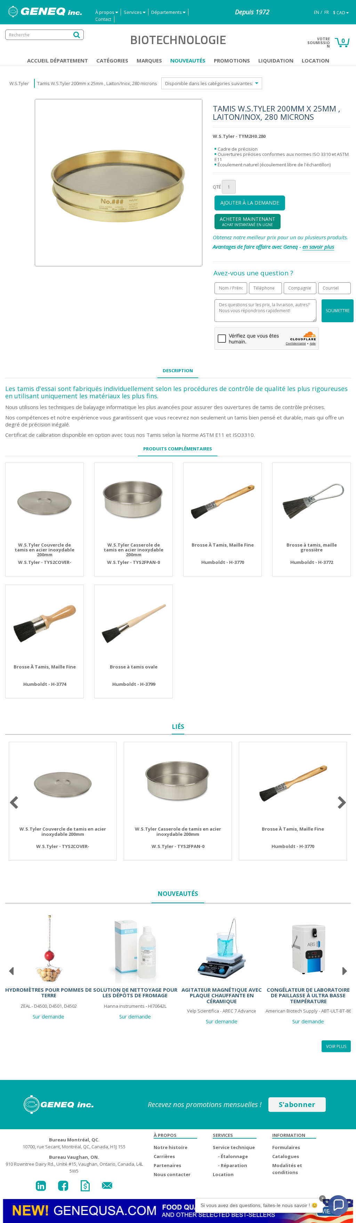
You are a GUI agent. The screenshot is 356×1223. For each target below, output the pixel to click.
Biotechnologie (178, 39)
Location (315, 60)
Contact (103, 19)
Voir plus (336, 1046)
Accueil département (57, 60)
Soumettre (337, 311)
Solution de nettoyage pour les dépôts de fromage (135, 992)
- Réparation (232, 1165)
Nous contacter (172, 1174)
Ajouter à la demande (249, 202)
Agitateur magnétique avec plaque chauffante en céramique (221, 995)
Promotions (232, 60)
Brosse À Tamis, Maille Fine (223, 544)
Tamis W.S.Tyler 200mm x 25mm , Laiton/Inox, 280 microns (97, 83)
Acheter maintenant (247, 221)
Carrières (164, 1156)
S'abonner (297, 1104)
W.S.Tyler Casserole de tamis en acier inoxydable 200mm (133, 549)
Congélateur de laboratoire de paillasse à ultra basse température (308, 995)
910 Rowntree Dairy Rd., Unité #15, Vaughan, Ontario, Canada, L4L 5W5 (74, 1164)
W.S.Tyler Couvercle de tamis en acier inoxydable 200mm (44, 549)
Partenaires (167, 1165)
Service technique (234, 1147)
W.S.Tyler (19, 83)
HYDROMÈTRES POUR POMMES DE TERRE (48, 992)
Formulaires (286, 1147)
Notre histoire (170, 1147)
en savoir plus (318, 246)
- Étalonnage (233, 1156)
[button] (338, 1205)
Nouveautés (187, 60)
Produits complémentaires (177, 449)
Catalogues (285, 1156)
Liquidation (275, 60)
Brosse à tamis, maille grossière (311, 547)
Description (178, 370)
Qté (217, 187)
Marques (149, 60)
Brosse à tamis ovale (133, 666)
